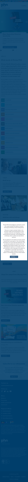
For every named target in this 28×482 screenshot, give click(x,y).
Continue (13, 256)
